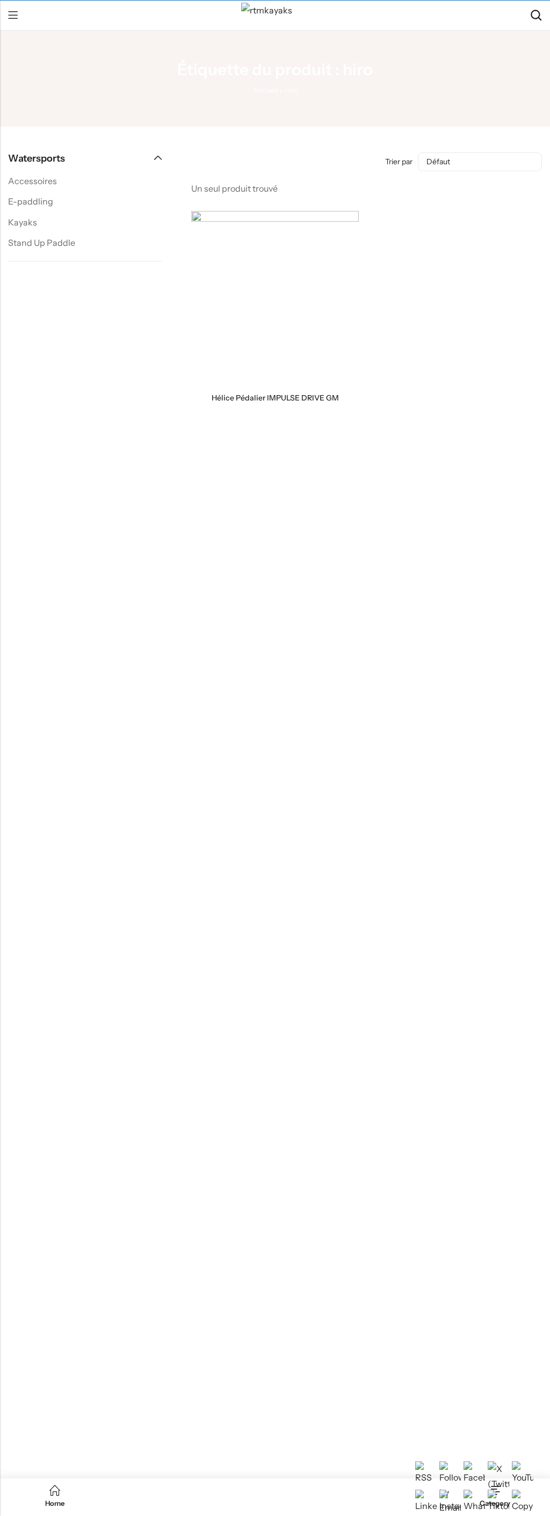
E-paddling (30, 201)
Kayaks (22, 222)
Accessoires (32, 181)
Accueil (265, 90)
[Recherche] (536, 15)
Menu (13, 15)
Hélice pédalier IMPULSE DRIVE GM (275, 398)
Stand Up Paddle (41, 242)
